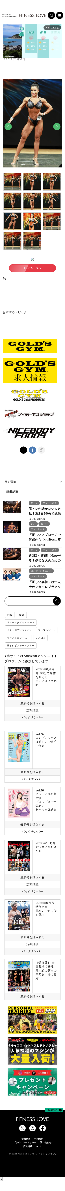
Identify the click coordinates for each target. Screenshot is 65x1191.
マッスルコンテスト (18, 637)
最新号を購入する (32, 703)
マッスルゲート (47, 630)
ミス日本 (41, 637)
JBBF (22, 614)
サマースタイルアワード (20, 622)
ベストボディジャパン (19, 630)
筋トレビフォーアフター (20, 645)
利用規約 (39, 1138)
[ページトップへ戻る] (54, 1110)
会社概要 (26, 1138)
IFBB (9, 614)
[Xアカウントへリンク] (22, 1129)
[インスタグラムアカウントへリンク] (32, 1129)
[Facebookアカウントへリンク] (42, 1129)
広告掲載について (32, 1146)
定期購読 (32, 710)
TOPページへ (32, 268)
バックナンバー (32, 717)
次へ (57, 133)
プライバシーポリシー (24, 1142)
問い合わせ (46, 1142)
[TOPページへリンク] (24, 15)
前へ (8, 133)
